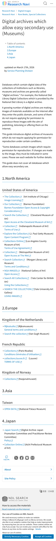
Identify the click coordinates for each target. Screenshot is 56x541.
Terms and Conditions (15, 266)
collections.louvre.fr (14, 358)
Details (38, 529)
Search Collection (13, 259)
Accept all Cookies (43, 536)
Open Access (10, 274)
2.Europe (11, 50)
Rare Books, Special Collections (32, 14)
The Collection (11, 196)
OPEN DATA (10, 409)
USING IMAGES (12, 296)
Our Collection (11, 204)
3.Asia (10, 53)
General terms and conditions (19, 329)
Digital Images (24, 10)
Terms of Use (11, 229)
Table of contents (16, 43)
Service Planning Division (20, 70)
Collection (9, 226)
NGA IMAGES (10, 270)
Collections (10, 350)
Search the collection (15, 333)
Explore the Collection (15, 233)
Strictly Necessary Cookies (16, 536)
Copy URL (7, 459)
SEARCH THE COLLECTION (17, 289)
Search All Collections (15, 278)
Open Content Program (16, 237)
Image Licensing (12, 200)
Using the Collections (15, 285)
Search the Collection (15, 215)
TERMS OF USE (12, 361)
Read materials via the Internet (16, 509)
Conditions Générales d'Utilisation (21, 354)
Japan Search (11, 429)
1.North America (15, 46)
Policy (7, 440)
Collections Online (13, 241)
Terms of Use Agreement (16, 248)
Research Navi (8, 10)
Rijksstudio (9, 326)
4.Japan (11, 57)
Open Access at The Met (16, 255)
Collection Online (13, 444)
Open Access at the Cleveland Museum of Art (27, 222)
